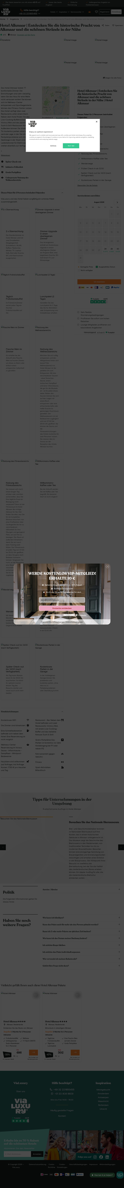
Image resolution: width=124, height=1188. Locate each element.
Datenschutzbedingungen (74, 622)
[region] (63, 135)
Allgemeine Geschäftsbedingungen (53, 622)
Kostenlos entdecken (62, 608)
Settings (53, 145)
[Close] (96, 121)
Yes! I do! (71, 145)
